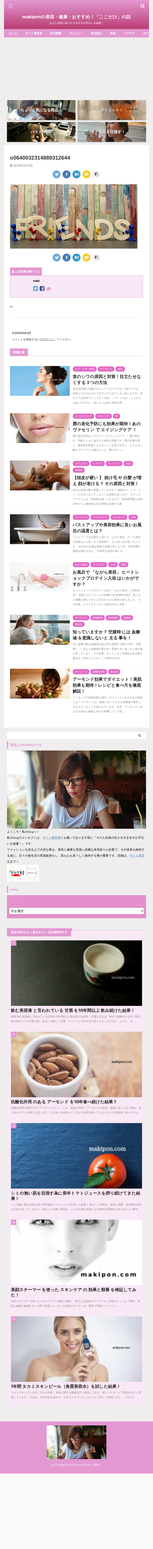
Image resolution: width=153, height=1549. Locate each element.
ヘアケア (129, 33)
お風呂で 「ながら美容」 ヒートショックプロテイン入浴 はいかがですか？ (106, 578)
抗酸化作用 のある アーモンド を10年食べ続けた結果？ (64, 1101)
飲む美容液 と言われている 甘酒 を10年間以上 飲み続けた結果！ (73, 1010)
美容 (113, 33)
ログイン (48, 339)
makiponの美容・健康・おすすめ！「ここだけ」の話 (76, 16)
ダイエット (76, 33)
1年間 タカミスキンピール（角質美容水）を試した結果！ (66, 1386)
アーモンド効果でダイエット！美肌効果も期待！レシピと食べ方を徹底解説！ (107, 685)
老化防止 (96, 33)
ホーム (13, 33)
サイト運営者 (33, 33)
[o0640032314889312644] (76, 174)
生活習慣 (55, 33)
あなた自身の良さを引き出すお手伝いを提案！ (76, 1464)
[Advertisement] (76, 67)
